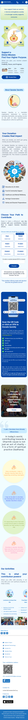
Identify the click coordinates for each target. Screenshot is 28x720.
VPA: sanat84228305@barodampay (12, 676)
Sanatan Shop (8, 651)
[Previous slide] (2, 621)
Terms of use (8, 657)
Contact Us (7, 648)
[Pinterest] (9, 697)
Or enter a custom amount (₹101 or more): (14, 259)
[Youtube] (6, 697)
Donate (7, 681)
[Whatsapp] (4, 634)
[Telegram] (7, 633)
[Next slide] (26, 621)
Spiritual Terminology (10, 645)
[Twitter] (2, 634)
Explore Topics (8, 642)
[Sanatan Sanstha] (7, 2)
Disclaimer (7, 654)
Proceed (14, 266)
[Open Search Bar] (26, 2)
